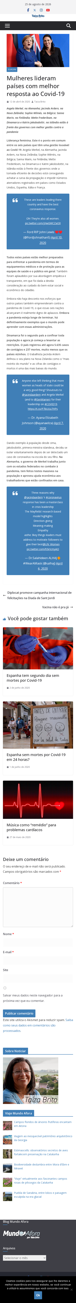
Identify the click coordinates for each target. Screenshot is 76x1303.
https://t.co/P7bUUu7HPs (43, 409)
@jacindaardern (31, 394)
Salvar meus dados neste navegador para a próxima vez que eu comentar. (33, 998)
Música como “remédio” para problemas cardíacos (31, 827)
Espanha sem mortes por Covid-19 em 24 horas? (36, 757)
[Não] (71, 1289)
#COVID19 (51, 404)
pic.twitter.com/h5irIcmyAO (43, 549)
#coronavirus (54, 497)
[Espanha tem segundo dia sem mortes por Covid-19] (38, 630)
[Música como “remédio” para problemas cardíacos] (38, 783)
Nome (8, 934)
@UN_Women (51, 544)
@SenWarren (42, 399)
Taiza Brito (40, 101)
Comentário (12, 883)
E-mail (8, 952)
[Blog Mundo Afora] (38, 17)
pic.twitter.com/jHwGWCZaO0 (43, 223)
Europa (12, 69)
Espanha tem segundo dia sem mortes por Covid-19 (33, 678)
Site (5, 970)
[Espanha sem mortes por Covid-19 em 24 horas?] (38, 704)
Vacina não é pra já (55, 607)
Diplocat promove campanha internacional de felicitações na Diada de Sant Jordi (39, 595)
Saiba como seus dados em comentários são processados (38, 1025)
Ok (38, 1295)
